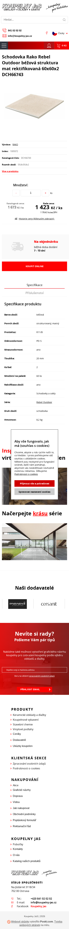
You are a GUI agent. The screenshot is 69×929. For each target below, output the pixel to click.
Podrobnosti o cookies (26, 768)
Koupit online (34, 266)
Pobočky (18, 844)
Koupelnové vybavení (26, 719)
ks (51, 193)
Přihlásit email (30, 689)
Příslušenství (35, 293)
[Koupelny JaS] (34, 7)
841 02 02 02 (15, 30)
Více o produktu (10, 171)
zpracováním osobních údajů (42, 676)
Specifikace (35, 285)
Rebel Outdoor (44, 402)
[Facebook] (46, 32)
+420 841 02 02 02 (41, 898)
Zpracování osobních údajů (29, 763)
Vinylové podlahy (23, 729)
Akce (15, 785)
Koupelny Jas (38, 906)
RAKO (15, 144)
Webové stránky (20, 921)
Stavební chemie (23, 724)
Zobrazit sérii (34, 550)
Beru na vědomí (34, 676)
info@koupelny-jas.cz (20, 36)
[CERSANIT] (48, 604)
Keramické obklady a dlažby (29, 715)
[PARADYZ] (17, 604)
